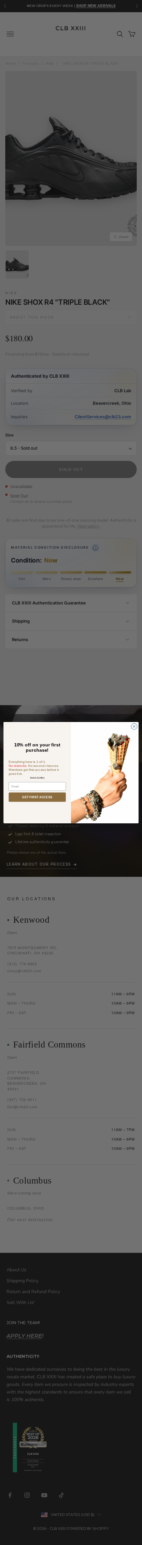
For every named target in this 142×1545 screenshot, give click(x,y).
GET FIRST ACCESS (37, 797)
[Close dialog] (134, 726)
